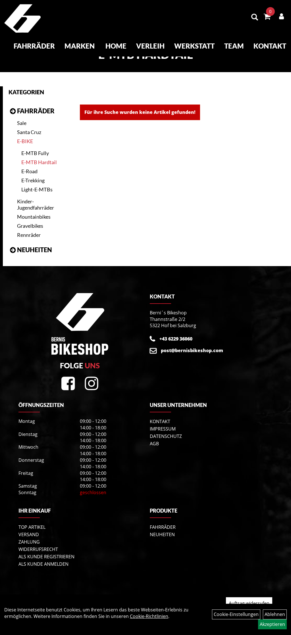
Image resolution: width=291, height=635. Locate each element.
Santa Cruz (29, 132)
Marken (80, 46)
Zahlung (29, 542)
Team (234, 46)
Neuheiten (34, 250)
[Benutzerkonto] (281, 16)
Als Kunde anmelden (43, 564)
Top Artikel (31, 527)
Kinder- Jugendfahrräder (35, 204)
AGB (154, 443)
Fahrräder (34, 46)
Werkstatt (194, 46)
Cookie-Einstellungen (236, 614)
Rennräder (29, 235)
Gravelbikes (30, 226)
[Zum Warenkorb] (267, 17)
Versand (28, 534)
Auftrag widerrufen (249, 603)
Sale (21, 123)
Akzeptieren (272, 624)
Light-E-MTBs (37, 189)
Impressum (163, 429)
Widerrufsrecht (38, 549)
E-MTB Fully (35, 153)
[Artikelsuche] (254, 17)
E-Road (29, 171)
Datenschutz (166, 436)
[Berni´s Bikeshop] (22, 18)
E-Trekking (33, 180)
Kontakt (269, 46)
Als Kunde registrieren (46, 556)
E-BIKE (25, 141)
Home (115, 46)
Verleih (150, 46)
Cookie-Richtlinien (149, 616)
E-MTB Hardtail (39, 162)
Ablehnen (275, 614)
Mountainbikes (34, 217)
